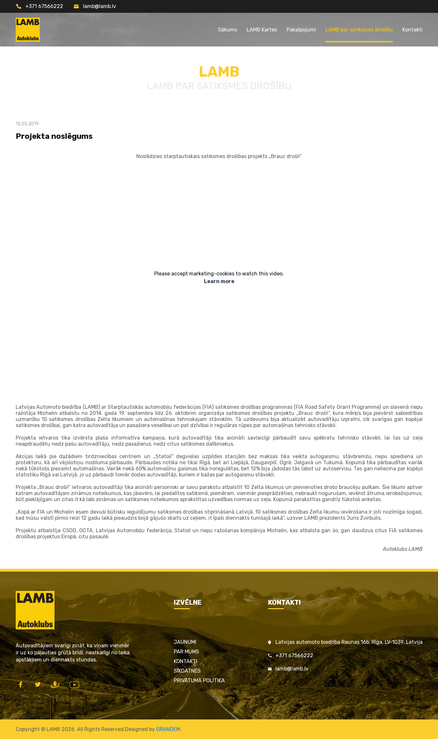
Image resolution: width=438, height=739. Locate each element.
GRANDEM (168, 729)
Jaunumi (185, 642)
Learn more (219, 281)
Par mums (186, 652)
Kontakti (412, 30)
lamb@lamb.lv (99, 6)
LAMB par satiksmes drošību (359, 30)
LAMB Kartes (262, 30)
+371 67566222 (44, 6)
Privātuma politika (199, 680)
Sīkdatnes (187, 671)
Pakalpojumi (301, 30)
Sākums (227, 30)
